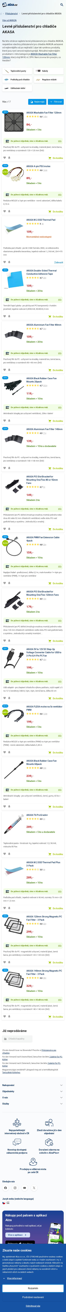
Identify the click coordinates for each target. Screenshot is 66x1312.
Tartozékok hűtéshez (11, 1072)
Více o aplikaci (15, 1235)
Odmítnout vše (33, 1306)
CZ (8, 1202)
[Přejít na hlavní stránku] (9, 4)
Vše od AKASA (9, 20)
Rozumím (33, 1288)
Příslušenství (11, 13)
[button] (33, 1085)
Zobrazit (58, 262)
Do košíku (58, 158)
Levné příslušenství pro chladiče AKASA (41, 13)
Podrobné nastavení (33, 1297)
